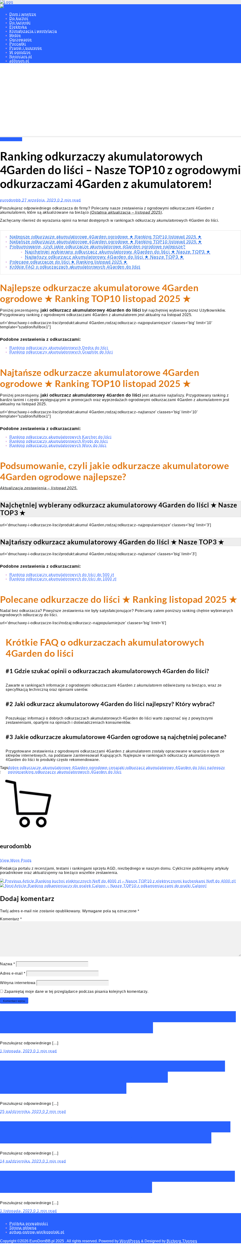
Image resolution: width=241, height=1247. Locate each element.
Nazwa (7, 964)
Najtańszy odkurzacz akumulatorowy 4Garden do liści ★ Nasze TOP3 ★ (104, 256)
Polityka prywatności (28, 1224)
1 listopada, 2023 (16, 1051)
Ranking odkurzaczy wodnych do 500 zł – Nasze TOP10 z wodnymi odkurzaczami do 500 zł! (118, 1022)
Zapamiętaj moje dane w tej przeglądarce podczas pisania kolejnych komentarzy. (76, 992)
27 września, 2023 (39, 200)
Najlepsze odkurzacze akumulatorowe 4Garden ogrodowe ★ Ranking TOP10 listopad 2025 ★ (105, 236)
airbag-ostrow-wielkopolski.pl (36, 1232)
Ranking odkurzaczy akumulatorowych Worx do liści (57, 445)
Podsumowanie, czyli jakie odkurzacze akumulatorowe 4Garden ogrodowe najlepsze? (97, 246)
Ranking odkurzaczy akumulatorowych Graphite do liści (61, 352)
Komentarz (11, 919)
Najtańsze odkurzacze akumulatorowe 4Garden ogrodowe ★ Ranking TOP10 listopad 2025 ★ (106, 241)
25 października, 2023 (21, 1112)
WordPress (130, 1241)
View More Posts (16, 860)
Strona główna (22, 1228)
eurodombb (11, 200)
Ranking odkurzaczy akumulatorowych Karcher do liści (60, 437)
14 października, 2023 (21, 1161)
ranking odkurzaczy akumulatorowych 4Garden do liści (70, 772)
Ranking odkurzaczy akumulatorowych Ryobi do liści (58, 441)
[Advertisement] (120, 101)
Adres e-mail (12, 973)
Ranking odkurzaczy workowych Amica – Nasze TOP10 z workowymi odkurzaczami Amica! (117, 1182)
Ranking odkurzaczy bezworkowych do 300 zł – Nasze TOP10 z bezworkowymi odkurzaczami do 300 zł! (115, 1132)
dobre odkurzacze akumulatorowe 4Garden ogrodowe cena (63, 768)
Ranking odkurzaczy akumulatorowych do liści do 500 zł (61, 575)
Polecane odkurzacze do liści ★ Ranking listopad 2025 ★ (68, 262)
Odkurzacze (11, 139)
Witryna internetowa (18, 983)
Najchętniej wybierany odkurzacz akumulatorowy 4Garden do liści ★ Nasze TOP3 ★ (117, 251)
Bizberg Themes (182, 1241)
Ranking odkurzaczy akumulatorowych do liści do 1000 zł (62, 579)
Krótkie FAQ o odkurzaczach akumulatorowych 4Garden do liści (75, 267)
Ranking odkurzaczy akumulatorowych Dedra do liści (58, 348)
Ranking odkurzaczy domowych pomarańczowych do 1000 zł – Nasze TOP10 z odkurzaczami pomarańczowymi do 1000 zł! (112, 1077)
